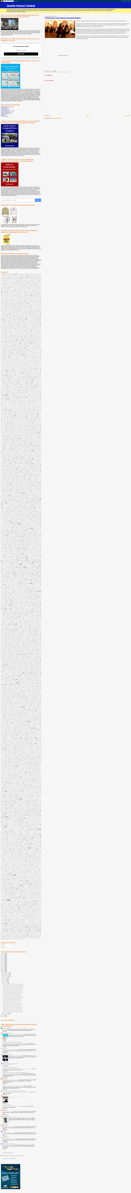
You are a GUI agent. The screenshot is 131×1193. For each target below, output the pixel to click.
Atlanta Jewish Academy (35, 312)
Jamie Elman (10, 542)
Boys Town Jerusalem (19, 344)
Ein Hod (31, 440)
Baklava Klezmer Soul (9, 318)
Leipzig (9, 617)
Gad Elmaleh (19, 472)
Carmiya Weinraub (23, 370)
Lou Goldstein (22, 627)
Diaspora (27, 426)
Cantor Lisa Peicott (12, 363)
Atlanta (28, 312)
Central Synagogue (26, 377)
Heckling (21, 504)
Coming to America (21, 398)
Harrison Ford (22, 496)
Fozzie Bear (17, 465)
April (106, 23)
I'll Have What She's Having (34, 518)
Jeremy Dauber (29, 546)
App (23, 305)
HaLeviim (29, 489)
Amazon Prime (3, 298)
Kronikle (35, 606)
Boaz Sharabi (8, 340)
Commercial (4, 399)
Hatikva (7, 499)
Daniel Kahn (35, 415)
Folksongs (24, 463)
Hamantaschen (23, 490)
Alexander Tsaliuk (11, 294)
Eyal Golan (22, 454)
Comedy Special (30, 397)
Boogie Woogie (24, 342)
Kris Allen (30, 606)
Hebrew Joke (10, 503)
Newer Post (47, 115)
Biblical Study (14, 334)
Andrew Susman (15, 302)
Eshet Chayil (21, 450)
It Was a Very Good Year (10, 537)
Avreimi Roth (26, 315)
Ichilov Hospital (3, 520)
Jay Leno (7, 545)
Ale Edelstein (22, 293)
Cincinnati (34, 389)
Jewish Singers (24, 571)
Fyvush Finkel (37, 471)
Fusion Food (31, 471)
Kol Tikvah (39, 602)
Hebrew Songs (38, 503)
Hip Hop (27, 509)
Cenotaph (31, 376)
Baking (2, 318)
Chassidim (28, 382)
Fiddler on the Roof (17, 459)
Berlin (2, 330)
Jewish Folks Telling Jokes (20, 560)
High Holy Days (6, 508)
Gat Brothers (27, 474)
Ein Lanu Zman (17, 441)
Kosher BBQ (14, 604)
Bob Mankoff (12, 341)
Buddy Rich (31, 350)
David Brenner (38, 417)
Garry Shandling (28, 473)
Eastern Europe (4, 437)
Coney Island (27, 401)
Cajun (40, 353)
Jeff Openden (31, 545)
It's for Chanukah (32, 537)
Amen (25, 298)
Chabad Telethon (14, 378)
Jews (16, 575)
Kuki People (8, 607)
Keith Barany (28, 593)
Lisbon (40, 623)
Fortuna (27, 464)
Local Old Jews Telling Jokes (16, 625)
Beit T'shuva (22, 325)
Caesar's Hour (8, 353)
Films (7, 460)
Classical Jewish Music (14, 391)
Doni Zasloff (33, 430)
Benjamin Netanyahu (4, 328)
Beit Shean (10, 325)
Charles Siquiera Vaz (22, 380)
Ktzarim (39, 606)
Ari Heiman (34, 306)
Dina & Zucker (28, 427)
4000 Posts (34, 275)
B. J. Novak (17, 316)
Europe (34, 451)
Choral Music (28, 387)
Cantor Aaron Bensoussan (35, 356)
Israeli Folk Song (8, 534)
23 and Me (25, 275)
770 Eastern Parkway (14, 276)
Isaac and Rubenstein (22, 528)
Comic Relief (3, 398)
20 (12, 275)
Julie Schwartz (33, 590)
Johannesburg (35, 581)
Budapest (12, 350)
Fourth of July (10, 465)
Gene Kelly (22, 475)
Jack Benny (10, 539)
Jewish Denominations (36, 557)
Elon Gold (31, 446)
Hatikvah (11, 499)
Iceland (38, 519)
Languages (35, 611)
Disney (13, 428)
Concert (12, 401)
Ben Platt (10, 327)
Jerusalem (21, 548)
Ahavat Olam (26, 289)
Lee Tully (34, 616)
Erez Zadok (25, 449)
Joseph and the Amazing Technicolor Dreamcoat (32, 585)
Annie (14, 304)
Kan (15, 592)
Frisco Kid (3, 470)
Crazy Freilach (9, 412)
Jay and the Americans (36, 544)
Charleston (29, 380)
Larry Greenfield (19, 612)
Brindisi (18, 346)
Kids (37, 596)
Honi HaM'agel (27, 514)
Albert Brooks (35, 292)
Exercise (38, 453)
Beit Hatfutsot (3, 325)
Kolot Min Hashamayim (16, 603)
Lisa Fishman (16, 623)
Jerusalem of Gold (22, 549)
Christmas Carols (37, 388)
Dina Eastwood (35, 427)
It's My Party (39, 537)
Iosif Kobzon (33, 526)
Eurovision (14, 452)
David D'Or (10, 418)
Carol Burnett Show (10, 371)
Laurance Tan (10, 615)
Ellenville (13, 446)
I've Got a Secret (9, 519)
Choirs (8, 387)
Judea (7, 589)
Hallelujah (37, 489)
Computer (38, 399)
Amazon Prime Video (12, 298)
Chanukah (29, 379)
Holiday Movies (38, 510)
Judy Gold (32, 589)
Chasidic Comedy (37, 381)
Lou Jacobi (34, 627)
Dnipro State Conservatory (13, 429)
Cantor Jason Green (11, 362)
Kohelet (39, 601)
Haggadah (39, 488)
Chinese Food (3, 386)
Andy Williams (37, 302)
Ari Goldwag (28, 306)
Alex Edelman (34, 293)
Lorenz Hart (11, 626)
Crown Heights (23, 412)
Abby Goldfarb (23, 282)
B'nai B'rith (28, 316)
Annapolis (31, 303)
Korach (35, 603)
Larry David (12, 612)
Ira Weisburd (7, 527)
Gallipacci (2, 473)
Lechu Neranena (24, 616)
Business (19, 352)
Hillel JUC (28, 508)
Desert (7, 426)
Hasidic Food (24, 498)
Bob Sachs (18, 341)
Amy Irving (28, 300)
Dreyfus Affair (7, 435)
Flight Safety (8, 462)
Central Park (7, 377)
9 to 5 (25, 276)
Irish (27, 527)
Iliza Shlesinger (13, 521)
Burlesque (3, 352)
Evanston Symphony (6, 453)
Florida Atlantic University (21, 462)
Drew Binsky (35, 434)
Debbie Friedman (37, 423)
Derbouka (2, 426)
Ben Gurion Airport (37, 326)
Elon (27, 446)
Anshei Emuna (35, 304)
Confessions (39, 401)
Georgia (15, 477)
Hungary (25, 517)
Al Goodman (39, 290)
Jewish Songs (10, 572)
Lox (31, 628)
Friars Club (34, 467)
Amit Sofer (18, 300)
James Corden (4, 542)
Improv (35, 522)
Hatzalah (17, 499)
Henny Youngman (29, 505)
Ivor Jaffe (38, 538)
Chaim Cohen (34, 378)
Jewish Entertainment (33, 558)
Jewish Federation (28, 559)
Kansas (19, 592)
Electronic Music (9, 443)
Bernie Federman (20, 330)
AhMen (40, 289)
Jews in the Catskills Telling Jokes (15, 576)
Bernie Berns (13, 330)
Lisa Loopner (35, 623)
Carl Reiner (3, 370)
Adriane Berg (12, 288)
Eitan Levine (7, 442)
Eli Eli (37, 443)
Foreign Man (12, 464)
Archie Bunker (11, 306)
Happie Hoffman (30, 494)
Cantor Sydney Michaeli (33, 367)
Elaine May (21, 442)
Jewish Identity (7, 565)
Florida (13, 462)
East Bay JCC (22, 436)
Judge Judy (12, 589)
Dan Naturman (29, 414)
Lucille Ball (13, 629)
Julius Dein (4, 591)
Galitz (30, 472)
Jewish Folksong (31, 560)
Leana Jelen (9, 616)
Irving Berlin (3, 528)
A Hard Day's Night (32, 277)
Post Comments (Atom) (56, 118)
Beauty (11, 324)
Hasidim (37, 498)
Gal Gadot (25, 472)
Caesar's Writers (16, 353)
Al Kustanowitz (38, 291)
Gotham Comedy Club (27, 482)
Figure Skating (25, 459)
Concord (17, 401)
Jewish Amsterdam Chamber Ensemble (33, 551)
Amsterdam (23, 300)
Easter (28, 436)
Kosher (8, 604)
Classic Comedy (5, 391)
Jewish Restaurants (4, 571)
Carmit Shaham (15, 370)
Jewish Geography (13, 561)
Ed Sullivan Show (14, 438)
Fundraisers (24, 470)
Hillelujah (32, 508)
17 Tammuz (9, 275)
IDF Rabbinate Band (26, 520)
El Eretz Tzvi (16, 442)
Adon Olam (4, 288)
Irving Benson (37, 527)
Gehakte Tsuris (12, 475)
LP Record (35, 628)
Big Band (20, 334)
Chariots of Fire (5, 380)
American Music (22, 299)
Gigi (5, 479)
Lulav (32, 629)
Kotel (13, 606)
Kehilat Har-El (22, 593)
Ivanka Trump (32, 538)
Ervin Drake (15, 450)
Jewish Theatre (34, 572)
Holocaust (33, 511)
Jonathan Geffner (28, 584)
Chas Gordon (29, 381)
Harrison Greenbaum (30, 496)
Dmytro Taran (4, 429)
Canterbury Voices (21, 356)
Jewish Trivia (3, 574)
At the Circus (12, 312)
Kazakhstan (3, 593)
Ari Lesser (39, 306)
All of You (4, 295)
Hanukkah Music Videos (5, 494)
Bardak (7, 320)
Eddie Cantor (3, 439)
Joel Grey (34, 580)
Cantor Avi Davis (21, 357)
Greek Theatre (19, 485)
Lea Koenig (30, 615)
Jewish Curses (29, 556)
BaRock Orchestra (27, 320)
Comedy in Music (4, 397)
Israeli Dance (19, 533)
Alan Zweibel (28, 292)
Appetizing (27, 305)
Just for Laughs (10, 591)
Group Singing (37, 486)
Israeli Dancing (26, 533)
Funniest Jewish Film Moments (34, 470)
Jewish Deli (28, 557)
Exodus (7, 454)
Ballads (15, 318)
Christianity (24, 388)
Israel (28, 528)
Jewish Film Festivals (37, 559)
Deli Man (35, 424)
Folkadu (13, 463)
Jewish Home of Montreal (5, 564)
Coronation (25, 410)
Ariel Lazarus (23, 307)
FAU (22, 456)
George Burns (20, 476)
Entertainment (34, 448)
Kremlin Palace (25, 606)
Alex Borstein (28, 293)
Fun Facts (18, 470)
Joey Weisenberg (17, 581)
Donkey (38, 430)
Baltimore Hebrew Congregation (31, 318)
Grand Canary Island (6, 483)
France (28, 465)
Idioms (8, 521)
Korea (38, 603)
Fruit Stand (8, 470)
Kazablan (38, 592)
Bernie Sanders (35, 330)
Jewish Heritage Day (27, 561)
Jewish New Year (18, 569)
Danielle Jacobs (9, 416)
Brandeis (8, 345)
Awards (31, 315)
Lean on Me (3, 616)
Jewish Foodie (5, 561)
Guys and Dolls (34, 487)
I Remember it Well (24, 518)
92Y (28, 276)
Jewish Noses (25, 569)
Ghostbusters (21, 478)
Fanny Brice (25, 455)
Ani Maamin (8, 303)
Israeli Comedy (5, 533)
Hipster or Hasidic (4, 510)
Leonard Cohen (12, 618)
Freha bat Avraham (36, 466)
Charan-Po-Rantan (37, 379)
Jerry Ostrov (25, 547)
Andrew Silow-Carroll (6, 302)
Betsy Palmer (22, 333)
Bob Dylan (20, 340)
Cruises (29, 412)
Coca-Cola (10, 392)
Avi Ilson (31, 314)
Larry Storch (30, 612)
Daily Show (18, 414)
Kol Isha (14, 602)
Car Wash (27, 369)
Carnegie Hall (30, 370)
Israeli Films (33, 533)
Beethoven (21, 324)
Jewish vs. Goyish (10, 574)
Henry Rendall (14, 506)
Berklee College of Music (10, 329)
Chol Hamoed (13, 387)
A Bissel (19, 277)
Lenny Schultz (32, 617)
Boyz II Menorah (35, 344)
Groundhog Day (24, 486)
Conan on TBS (38, 400)
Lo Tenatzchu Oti (6, 625)
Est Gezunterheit (28, 450)
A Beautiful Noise (7, 277)
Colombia (11, 393)
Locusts (23, 625)
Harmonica (31, 495)
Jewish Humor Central (21, 5)
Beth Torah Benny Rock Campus (13, 333)
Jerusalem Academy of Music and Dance (33, 548)
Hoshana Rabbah (11, 515)
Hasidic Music (31, 498)
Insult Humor (17, 525)
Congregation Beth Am (25, 403)
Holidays (4, 511)
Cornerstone (19, 410)
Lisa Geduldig (23, 623)
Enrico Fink (18, 448)
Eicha (15, 440)
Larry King (25, 612)
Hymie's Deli (3, 518)
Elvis (37, 446)
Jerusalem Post (30, 549)
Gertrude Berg (33, 477)
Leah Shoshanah (36, 615)
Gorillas (20, 482)
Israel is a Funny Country (18, 530)
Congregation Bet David (15, 403)
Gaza (33, 474)
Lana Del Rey (9, 611)
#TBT (2, 274)
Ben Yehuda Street (28, 327)
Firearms (19, 460)
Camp (2, 355)
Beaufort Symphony (4, 324)
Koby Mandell (34, 601)
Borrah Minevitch (10, 343)
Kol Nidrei (28, 602)
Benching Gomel (37, 327)
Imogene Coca (8, 522)
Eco (33, 437)
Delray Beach (3, 425)
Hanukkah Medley (36, 493)
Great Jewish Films (26, 484)
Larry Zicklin (36, 612)
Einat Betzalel (28, 441)
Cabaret (2, 353)
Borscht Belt (17, 343)
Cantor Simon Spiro (13, 367)
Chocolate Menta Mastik (27, 386)
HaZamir (29, 500)
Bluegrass (24, 339)
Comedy (49, 71)
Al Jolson (13, 291)
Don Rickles (9, 430)
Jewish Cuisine (15, 556)
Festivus (2, 459)
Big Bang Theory (26, 334)
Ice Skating (34, 519)
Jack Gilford (6, 540)
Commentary (39, 398)
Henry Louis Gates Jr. (6, 506)
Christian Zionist (17, 388)
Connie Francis (9, 409)
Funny (2, 471)
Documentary (21, 429)
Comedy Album (11, 394)
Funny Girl (12, 471)
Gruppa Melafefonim (4, 487)
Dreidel (30, 434)
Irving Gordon (9, 528)
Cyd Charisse (29, 413)
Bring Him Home (23, 346)
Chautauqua (35, 382)
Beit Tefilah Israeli (36, 325)
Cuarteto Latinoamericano (36, 412)
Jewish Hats (20, 561)
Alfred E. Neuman (24, 294)
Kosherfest (12, 605)
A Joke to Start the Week (15, 278)
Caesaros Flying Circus (33, 353)
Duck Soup (25, 435)
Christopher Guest (11, 389)
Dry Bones (16, 435)
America (28, 298)
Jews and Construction (23, 575)
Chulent (25, 389)
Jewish (9, 551)
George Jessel (3, 477)
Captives (22, 369)
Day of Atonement (23, 422)
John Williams (8, 582)
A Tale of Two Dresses (28, 279)
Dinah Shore (8, 428)
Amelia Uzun (19, 298)
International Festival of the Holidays (7, 526)
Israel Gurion (37, 529)
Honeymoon (15, 514)
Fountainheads (3, 465)
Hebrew (3, 503)
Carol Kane (18, 371)
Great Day (35, 483)
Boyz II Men (27, 344)
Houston (38, 515)
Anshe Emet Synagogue (27, 304)
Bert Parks (7, 331)
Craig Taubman (35, 411)
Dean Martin (8, 423)
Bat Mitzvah (34, 321)
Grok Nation (4, 486)
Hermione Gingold (4, 507)
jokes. (7, 584)
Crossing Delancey (16, 412)
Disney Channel (19, 428)
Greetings (32, 485)
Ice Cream (28, 519)
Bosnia (32, 343)
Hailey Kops (14, 489)
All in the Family (38, 294)
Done (28, 430)
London (27, 625)
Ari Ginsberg (22, 306)
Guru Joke (28, 487)
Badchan (29, 317)
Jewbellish (39, 550)
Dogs (27, 429)
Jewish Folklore (10, 560)
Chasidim (2, 382)
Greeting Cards (25, 485)
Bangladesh (8, 319)
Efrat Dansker (35, 439)
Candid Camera (4, 356)
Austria (12, 314)
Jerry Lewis (18, 547)
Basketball (20, 321)
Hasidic (12, 498)
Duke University (11, 436)
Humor (15, 517)
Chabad (33, 377)
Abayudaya (26, 281)
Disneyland (31, 428)
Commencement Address (30, 398)
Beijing (34, 324)
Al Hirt (9, 291)
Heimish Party (34, 504)
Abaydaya (20, 281)
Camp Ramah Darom (15, 355)
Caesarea (22, 353)
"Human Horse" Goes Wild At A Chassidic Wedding (63, 18)
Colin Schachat (37, 392)
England (12, 448)
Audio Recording (30, 313)
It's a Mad (17, 537)
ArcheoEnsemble (4, 306)
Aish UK (23, 290)
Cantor (27, 356)
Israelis (29, 536)
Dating (35, 416)
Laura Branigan (4, 615)
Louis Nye (11, 628)
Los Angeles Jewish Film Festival (29, 626)
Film (30, 459)
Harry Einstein (13, 497)
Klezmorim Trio (3, 601)
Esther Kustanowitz (37, 450)
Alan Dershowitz (16, 292)
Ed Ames (36, 437)
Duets (6, 436)
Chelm (15, 383)
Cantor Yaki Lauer (27, 368)
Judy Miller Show (38, 589)
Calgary (15, 354)
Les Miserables (34, 618)
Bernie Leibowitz (28, 330)
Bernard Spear (7, 330)
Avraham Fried (20, 315)
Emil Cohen (35, 447)
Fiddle (6, 459)
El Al (11, 442)
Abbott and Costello (15, 282)
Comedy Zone (37, 397)
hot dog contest (24, 515)
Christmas (29, 388)
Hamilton (33, 490)
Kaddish (11, 592)
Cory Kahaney (37, 410)
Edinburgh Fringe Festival (21, 439)
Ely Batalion (8, 447)
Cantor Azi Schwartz (30, 357)
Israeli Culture (12, 533)
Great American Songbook (27, 483)
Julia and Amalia (9, 590)
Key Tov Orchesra (32, 595)
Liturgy (12, 624)
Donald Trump (23, 430)
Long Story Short (4, 626)
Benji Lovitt (12, 328)
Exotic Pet (12, 454)
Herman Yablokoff (28, 506)
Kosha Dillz (3, 604)
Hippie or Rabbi (37, 509)
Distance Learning (38, 428)
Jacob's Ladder (16, 541)
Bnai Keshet (30, 339)
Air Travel (12, 290)
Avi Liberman (37, 314)
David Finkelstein (22, 418)
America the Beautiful (36, 298)
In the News (14, 524)
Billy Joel (34, 335)
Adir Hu (26, 287)
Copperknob (14, 410)
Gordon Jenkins (15, 482)
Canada (22, 355)
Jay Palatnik (13, 545)
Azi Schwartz (10, 316)
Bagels (34, 317)
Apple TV (32, 305)
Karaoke (28, 592)
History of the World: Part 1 (13, 510)
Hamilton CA (39, 490)
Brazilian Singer (17, 345)
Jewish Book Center (4, 552)
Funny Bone (7, 471)
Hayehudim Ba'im (14, 500)
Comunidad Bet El (9, 400)
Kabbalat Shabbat (33, 591)
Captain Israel (16, 369)
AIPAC (3, 290)
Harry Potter (19, 497)
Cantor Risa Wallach (8, 366)
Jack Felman (36, 539)
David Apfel (24, 417)
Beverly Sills (9, 334)
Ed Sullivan (7, 438)
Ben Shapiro (16, 327)
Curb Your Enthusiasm (14, 413)
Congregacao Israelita (15, 402)
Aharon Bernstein (20, 289)
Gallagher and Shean (36, 472)
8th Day (21, 276)
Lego (39, 616)
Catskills (2, 375)
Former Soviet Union (20, 464)
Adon (40, 287)
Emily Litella (7, 448)
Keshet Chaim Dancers (12, 595)
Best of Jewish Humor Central (16, 331)
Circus (21, 390)
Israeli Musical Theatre (13, 535)
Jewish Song (4, 572)
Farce (36, 455)
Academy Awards (32, 283)
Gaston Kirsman (21, 474)
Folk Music (8, 463)
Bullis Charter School (36, 351)
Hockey (25, 510)
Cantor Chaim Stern (21, 358)
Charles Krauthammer (13, 380)
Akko (34, 290)
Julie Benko (21, 590)
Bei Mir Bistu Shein (27, 324)
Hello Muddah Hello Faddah (14, 505)
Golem (9, 482)
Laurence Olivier (17, 615)
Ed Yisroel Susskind (36, 438)
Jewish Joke (29, 565)
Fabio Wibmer (6, 455)
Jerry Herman (6, 547)
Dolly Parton (32, 429)
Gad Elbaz (13, 472)
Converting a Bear (33, 409)
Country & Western (4, 411)
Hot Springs (30, 515)
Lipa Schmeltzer (6, 623)
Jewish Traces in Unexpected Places (23, 573)
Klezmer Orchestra (15, 600)
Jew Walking (28, 550)
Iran (11, 527)
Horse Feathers (37, 514)
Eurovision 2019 (20, 452)
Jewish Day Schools (21, 557)
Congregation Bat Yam (6, 403)
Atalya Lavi (18, 312)
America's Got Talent (5, 299)
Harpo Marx (16, 496)
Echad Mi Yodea (24, 437)
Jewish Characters (33, 552)
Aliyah (33, 294)
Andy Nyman (30, 302)
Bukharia (6, 351)
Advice (23, 288)
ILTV (24, 521)
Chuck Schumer (19, 389)
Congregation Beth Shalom (35, 404)
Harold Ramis (4, 496)
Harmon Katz (25, 495)
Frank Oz (10, 466)
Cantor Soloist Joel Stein (22, 367)
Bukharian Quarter (13, 351)
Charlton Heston (22, 381)
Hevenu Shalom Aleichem (28, 507)
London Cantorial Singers (35, 625)
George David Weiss (28, 476)
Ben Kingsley (4, 327)
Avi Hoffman (26, 314)
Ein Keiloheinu (3, 441)
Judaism (35, 588)
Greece (10, 485)
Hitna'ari (21, 510)
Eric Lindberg (30, 449)
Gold (2, 482)
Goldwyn (5, 482)
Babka (39, 316)
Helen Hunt (6, 505)
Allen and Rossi (21, 295)
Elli (17, 446)
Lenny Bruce (26, 617)
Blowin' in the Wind (4, 339)
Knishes (13, 601)
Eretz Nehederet (8, 449)
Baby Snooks (13, 317)
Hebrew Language (16, 503)
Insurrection (24, 525)
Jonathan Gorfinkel (36, 584)
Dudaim (30, 435)
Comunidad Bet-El (17, 400)
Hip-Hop (31, 509)
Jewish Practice (16, 570)
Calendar (11, 354)
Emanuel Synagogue (23, 447)
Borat (34, 342)
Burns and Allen (13, 352)
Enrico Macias (23, 448)
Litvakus (22, 624)
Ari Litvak (4, 307)
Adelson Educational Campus (18, 287)
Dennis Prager (9, 425)
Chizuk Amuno (18, 386)
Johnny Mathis (31, 582)
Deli (31, 424)
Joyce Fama (23, 588)
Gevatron (11, 478)
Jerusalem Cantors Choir (5, 549)
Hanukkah (19, 493)
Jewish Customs (36, 556)
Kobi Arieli (18, 601)
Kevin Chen (20, 595)
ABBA (31, 281)
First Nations (30, 460)
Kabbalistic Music (4, 592)
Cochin (14, 392)
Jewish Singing (31, 571)
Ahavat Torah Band (33, 289)
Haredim (52, 71)
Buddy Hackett (24, 350)
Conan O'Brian (24, 400)
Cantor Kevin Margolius (30, 362)
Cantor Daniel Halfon (30, 358)
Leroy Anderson (27, 618)
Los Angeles (17, 626)
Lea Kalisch (24, 615)
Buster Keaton (30, 352)
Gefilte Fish (6, 475)
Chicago (25, 383)
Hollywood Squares (25, 511)
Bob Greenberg (38, 340)
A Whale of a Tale (12, 280)
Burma (7, 352)
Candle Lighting (13, 356)
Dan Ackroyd (24, 414)
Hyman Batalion (37, 517)
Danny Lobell (23, 416)
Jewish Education (20, 558)
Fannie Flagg (19, 455)
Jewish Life (61, 71)
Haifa (9, 489)
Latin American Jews (36, 613)
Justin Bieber (22, 591)
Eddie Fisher (9, 439)
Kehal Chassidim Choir (15, 593)
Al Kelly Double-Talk (24, 291)
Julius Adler (39, 590)
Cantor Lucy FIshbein (22, 363)
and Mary (27, 301)
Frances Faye (33, 465)
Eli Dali (33, 443)
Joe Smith (9, 580)
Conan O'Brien (31, 400)
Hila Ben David (12, 508)
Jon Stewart (21, 584)
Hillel (24, 508)
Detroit (16, 426)
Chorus (34, 387)
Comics (15, 398)
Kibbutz (29, 596)
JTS (31, 588)
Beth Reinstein (31, 332)
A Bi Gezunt (14, 277)
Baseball (6, 321)
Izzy (1, 539)
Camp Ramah (7, 355)
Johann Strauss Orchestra (26, 581)
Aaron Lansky (34, 280)
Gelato (17, 475)
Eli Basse (22, 443)
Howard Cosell (23, 516)
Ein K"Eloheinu (37, 440)
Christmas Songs (4, 389)
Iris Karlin (23, 527)
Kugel (3, 607)
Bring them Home (31, 346)
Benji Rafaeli (18, 328)
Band (3, 319)
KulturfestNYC (20, 607)
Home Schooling (4, 514)
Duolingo (17, 436)
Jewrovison (12, 575)
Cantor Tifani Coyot (9, 368)
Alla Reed (8, 295)
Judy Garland (17, 589)
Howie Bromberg (38, 516)
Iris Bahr (19, 527)
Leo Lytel (38, 617)
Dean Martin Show (28, 423)
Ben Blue (25, 326)
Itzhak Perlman (25, 538)
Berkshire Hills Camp (27, 329)
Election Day (37, 442)
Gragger (39, 482)
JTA (28, 588)
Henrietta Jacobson (37, 505)
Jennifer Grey (22, 546)
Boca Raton (3, 342)
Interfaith (29, 525)
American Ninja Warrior (31, 299)
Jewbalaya (34, 550)
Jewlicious (7, 575)
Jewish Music (22, 568)
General (38, 475)
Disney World (25, 428)
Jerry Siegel (38, 547)
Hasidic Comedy (18, 498)
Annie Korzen (18, 304)
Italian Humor (4, 538)
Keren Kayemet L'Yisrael (28, 594)
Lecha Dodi (15, 616)
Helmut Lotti (22, 505)
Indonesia (11, 525)
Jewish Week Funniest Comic (30, 574)
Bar (12, 319)
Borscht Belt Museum (25, 343)
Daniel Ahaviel (28, 415)
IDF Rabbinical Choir (36, 520)
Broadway (22, 347)
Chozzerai (39, 387)
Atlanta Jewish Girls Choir (5, 313)
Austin (2, 314)
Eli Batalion (28, 443)
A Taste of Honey (37, 279)
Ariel (8, 307)
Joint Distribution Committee (6, 583)
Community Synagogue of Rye (23, 399)
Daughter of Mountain (12, 417)
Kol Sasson (34, 602)
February (101, 23)
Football (35, 463)
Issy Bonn (34, 536)
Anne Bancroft (37, 303)
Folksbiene (19, 463)
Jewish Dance (13, 557)
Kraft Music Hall (18, 606)
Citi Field (25, 390)
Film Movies (36, 459)
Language (29, 611)
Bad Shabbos (23, 317)
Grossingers (10, 486)
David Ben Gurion (31, 417)
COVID (29, 411)
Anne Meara (9, 304)
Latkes (2, 614)
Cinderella (39, 389)
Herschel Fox (11, 507)
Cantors (38, 368)
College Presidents (4, 393)
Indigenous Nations (4, 525)
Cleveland (36, 391)
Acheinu (21, 284)
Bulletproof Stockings (26, 351)
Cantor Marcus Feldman (32, 363)
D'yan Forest (12, 414)
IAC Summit (20, 519)
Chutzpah (29, 389)
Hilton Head (38, 508)
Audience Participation (21, 313)
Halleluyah (3, 490)
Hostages (17, 515)
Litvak (18, 624)
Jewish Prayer (23, 570)
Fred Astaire (22, 466)
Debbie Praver (3, 424)
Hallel (33, 489)
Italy (9, 538)
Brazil (12, 345)
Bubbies (2, 350)
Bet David (24, 331)
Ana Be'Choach (15, 301)
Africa (27, 288)
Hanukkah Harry (28, 493)
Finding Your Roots (13, 460)
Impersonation (15, 522)
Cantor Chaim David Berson (11, 358)
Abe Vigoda (30, 282)
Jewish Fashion (20, 559)
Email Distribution (15, 447)
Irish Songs (31, 527)
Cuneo (7, 413)
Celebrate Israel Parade (16, 376)
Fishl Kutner (7, 461)
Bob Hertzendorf (5, 341)
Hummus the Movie (9, 517)
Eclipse (29, 437)
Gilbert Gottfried (19, 479)
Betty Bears (28, 333)
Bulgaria (19, 351)
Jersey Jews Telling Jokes (12, 548)
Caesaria (26, 353)
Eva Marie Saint (38, 452)
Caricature (32, 369)
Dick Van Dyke (9, 427)
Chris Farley (4, 388)
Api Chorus (13, 305)
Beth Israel (18, 332)
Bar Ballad (16, 319)
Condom (22, 401)
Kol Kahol (19, 602)
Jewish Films (4, 560)
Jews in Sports (4, 576)
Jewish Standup (26, 572)
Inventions (28, 526)
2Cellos (29, 275)
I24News (15, 519)
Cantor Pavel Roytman (19, 365)
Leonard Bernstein (4, 618)
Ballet (19, 318)
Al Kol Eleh (31, 291)
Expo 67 (17, 454)
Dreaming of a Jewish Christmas (22, 434)
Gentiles (14, 476)
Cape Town (11, 369)
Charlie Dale (35, 380)
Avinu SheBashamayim (12, 315)
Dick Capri (32, 426)
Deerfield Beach (26, 424)
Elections (2, 443)
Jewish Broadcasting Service (15, 552)
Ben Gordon (31, 326)
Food (30, 463)
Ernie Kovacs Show (8, 450)
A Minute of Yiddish (33, 278)
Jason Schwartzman (18, 544)
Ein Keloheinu (10, 441)
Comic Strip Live (10, 398)
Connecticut (3, 409)
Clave (27, 391)
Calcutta (6, 354)
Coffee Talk (19, 392)
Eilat (23, 440)
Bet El (29, 331)
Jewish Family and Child (11, 559)
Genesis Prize (9, 476)
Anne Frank (3, 304)
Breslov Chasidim (5, 346)
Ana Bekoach (21, 301)
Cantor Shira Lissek (36, 366)
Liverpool (31, 624)
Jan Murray (26, 542)
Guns (23, 487)
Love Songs (19, 628)
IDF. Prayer (3, 521)
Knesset (9, 601)
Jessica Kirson (15, 550)
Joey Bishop (4, 581)
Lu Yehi (39, 628)
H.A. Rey (19, 488)
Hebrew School (31, 503)
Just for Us (17, 591)
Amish (14, 300)
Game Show (8, 473)
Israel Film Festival (30, 529)
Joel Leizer (39, 580)
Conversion (21, 409)
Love (15, 628)
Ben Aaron (21, 326)
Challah (17, 379)
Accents (38, 283)
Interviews (22, 526)
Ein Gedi (27, 440)
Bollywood (9, 342)
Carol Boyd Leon (37, 370)
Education (29, 439)
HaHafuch (5, 489)
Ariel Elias (12, 307)
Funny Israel (17, 471)
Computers (3, 400)
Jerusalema (3, 550)
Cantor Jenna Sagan (20, 362)
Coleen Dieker (30, 392)
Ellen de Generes (7, 446)
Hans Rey (13, 493)
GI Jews (26, 478)
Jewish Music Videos (31, 568)
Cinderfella (4, 390)
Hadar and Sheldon (26, 488)
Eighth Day (19, 440)
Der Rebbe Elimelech (36, 425)
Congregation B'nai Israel (25, 402)
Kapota (23, 592)
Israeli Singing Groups (29, 535)
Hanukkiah (23, 494)
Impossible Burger (23, 522)
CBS (27, 375)
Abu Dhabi (20, 283)
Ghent (16, 478)
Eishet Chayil (35, 441)
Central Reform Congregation (16, 377)
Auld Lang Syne (37, 313)
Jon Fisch (11, 584)
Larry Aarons (6, 612)
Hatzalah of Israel (23, 499)
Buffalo (2, 351)
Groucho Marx (16, 486)
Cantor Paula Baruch (10, 365)
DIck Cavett (38, 426)
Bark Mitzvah (12, 320)
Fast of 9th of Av (12, 456)
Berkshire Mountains (36, 329)
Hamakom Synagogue (15, 490)
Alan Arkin (10, 292)
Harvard (24, 497)
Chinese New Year (11, 386)
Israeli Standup (17, 536)
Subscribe (21, 54)
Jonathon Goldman (12, 585)
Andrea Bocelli (38, 301)
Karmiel (33, 592)
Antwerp (7, 305)
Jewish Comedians (14, 551)
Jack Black (17, 539)
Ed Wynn (22, 438)
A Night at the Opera (10, 279)
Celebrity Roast (25, 376)
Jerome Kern (35, 546)
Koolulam (29, 603)
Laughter (22, 614)
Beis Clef (38, 324)
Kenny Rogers (7, 594)
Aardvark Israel (28, 280)
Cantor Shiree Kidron (4, 367)
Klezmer (8, 600)
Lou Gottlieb (28, 627)
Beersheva (15, 324)
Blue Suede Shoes (17, 339)
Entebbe (29, 448)
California (20, 354)
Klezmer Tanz (23, 600)
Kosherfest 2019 (7, 606)
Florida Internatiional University (32, 462)
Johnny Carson (15, 582)
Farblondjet (31, 455)
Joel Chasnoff (21, 580)
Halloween (8, 490)
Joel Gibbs (28, 580)
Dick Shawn (3, 427)
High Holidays (38, 507)
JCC (20, 545)
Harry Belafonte (38, 496)
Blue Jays (10, 339)
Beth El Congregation (10, 332)
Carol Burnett (3, 371)
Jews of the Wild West (27, 576)
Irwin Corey (15, 528)
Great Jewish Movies (35, 484)
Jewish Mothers (38, 566)
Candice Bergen (37, 355)
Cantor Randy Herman (29, 365)
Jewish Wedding (67, 71)
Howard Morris (30, 516)
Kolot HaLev (8, 603)
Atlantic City (14, 313)
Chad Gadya (20, 378)
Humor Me (20, 517)
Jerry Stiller (3, 548)
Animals (20, 303)
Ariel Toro (29, 307)
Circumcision (16, 390)
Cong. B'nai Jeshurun (6, 402)
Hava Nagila (35, 499)
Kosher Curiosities (29, 604)
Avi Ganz (20, 314)
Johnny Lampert (24, 582)
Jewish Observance (33, 569)
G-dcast (2, 472)
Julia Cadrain (16, 590)
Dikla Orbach (22, 427)
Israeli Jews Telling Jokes (29, 534)
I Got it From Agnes (10, 518)
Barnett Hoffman (19, 320)
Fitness (12, 461)
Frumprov (13, 470)
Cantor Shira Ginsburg (27, 366)
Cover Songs (24, 411)
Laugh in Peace (11, 614)
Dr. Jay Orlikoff (35, 432)
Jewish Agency (22, 551)
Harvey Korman (37, 497)
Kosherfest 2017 (33, 605)
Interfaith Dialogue (36, 525)
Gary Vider (14, 474)
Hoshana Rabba (4, 515)
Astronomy (6, 312)
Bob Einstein (26, 340)
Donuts (8, 431)
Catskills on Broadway (20, 375)
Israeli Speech (10, 536)
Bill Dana (11, 335)
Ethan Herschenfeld (12, 451)
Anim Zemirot (14, 303)
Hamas (29, 490)
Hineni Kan (22, 509)
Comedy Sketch (22, 397)
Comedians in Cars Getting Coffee (33, 393)
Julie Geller (27, 590)
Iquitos (2, 527)
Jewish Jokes (36, 565)
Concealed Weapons (6, 401)
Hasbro (2, 498)
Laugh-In (17, 614)
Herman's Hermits (36, 506)
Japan (2, 544)
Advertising (18, 288)
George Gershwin (37, 476)
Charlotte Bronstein (14, 381)
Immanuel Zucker (29, 521)
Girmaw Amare (32, 479)
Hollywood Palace (16, 511)
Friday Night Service (12, 469)
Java (24, 544)
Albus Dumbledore (15, 293)
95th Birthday (32, 276)
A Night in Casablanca (19, 279)
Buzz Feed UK (37, 352)
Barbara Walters (30, 319)
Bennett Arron (24, 328)
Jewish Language (11, 566)
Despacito (11, 426)
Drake (10, 434)
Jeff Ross (36, 545)
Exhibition (2, 454)
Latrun (6, 614)
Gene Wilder (27, 475)
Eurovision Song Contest (29, 452)
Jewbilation (4, 551)
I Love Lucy (17, 518)
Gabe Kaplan (7, 472)
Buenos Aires (37, 350)
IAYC (24, 519)
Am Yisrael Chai (17, 296)
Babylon (18, 317)
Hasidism (2, 499)
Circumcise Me (9, 390)
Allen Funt (28, 295)
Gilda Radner (25, 479)
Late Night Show (22, 613)
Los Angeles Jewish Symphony (13, 627)
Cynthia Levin (35, 413)
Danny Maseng (30, 416)
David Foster (28, 418)
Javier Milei (28, 544)
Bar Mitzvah (22, 319)
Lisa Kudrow (29, 623)
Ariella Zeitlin (34, 307)
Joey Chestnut (10, 581)
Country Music (11, 411)
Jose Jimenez (19, 585)
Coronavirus (30, 410)
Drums (12, 435)
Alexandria (17, 294)
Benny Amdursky (31, 328)
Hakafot (19, 489)
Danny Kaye (16, 416)
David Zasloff (16, 422)
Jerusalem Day (14, 549)
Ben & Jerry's (15, 326)
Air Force (7, 290)
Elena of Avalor (16, 443)
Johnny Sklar (37, 582)
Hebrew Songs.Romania (7, 504)
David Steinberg (4, 422)
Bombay (13, 342)
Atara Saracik (23, 312)
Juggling (3, 590)
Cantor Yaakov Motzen (18, 368)
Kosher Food (36, 604)
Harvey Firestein (30, 497)
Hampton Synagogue (6, 491)
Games (13, 473)
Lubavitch (4, 629)
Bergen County (38, 328)
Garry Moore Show (20, 473)
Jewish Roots (11, 571)
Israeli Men (38, 534)
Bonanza (18, 342)
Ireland (15, 527)
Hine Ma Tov (3, 509)
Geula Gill (6, 478)
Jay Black (2, 545)
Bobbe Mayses (30, 341)
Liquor (12, 623)
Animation (25, 303)
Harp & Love (10, 496)
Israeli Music (3, 535)
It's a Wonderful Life (24, 537)
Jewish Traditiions (37, 573)
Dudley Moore (35, 435)
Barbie (36, 319)
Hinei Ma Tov (9, 509)
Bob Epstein (31, 340)
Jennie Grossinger (15, 546)
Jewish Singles (38, 571)
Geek (36, 474)
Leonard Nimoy (19, 618)
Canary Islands (29, 355)
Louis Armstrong (5, 628)
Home (87, 115)
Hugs (3, 517)
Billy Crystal (28, 335)
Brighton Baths (12, 346)
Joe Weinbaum (15, 580)
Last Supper (7, 613)
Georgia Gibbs (21, 477)
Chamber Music (23, 379)
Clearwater (31, 391)
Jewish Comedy (17, 553)
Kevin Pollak (25, 595)
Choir (34, 386)
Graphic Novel (13, 483)
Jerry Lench (13, 547)
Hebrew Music (24, 503)
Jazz (17, 545)
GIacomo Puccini (33, 478)
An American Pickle (34, 300)
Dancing (12, 415)
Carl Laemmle (37, 369)
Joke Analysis (14, 583)
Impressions (30, 522)
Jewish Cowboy (8, 556)
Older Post (127, 115)
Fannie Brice (13, 455)
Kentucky (21, 594)
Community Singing (13, 399)
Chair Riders (12, 379)
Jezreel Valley (35, 576)
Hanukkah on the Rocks (15, 494)
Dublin (21, 435)
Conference (33, 401)
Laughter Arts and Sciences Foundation (32, 614)
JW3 (27, 591)
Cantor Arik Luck (13, 357)
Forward (37, 464)
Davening (19, 417)
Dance (35, 414)
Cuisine (3, 413)
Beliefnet (7, 326)
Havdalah (2, 500)
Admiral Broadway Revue (33, 287)
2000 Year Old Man (18, 275)
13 (4, 275)
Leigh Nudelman (4, 617)
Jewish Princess (30, 570)
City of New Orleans (37, 390)
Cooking (7, 410)
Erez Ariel (19, 449)
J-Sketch (5, 539)
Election (32, 442)
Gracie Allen (34, 482)
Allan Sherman (14, 295)
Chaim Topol (6, 379)
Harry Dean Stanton (5, 497)
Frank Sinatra (16, 466)
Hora (32, 514)
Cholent (18, 387)
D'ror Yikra (7, 414)
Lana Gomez (16, 611)
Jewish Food (38, 560)
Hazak (25, 500)
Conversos (27, 409)
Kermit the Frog (37, 594)
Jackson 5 (25, 540)
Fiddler (10, 459)
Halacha (24, 489)
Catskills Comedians (11, 375)
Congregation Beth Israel (7, 404)
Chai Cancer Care (27, 378)
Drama (13, 434)
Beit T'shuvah (29, 325)
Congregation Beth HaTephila (36, 403)
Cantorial (33, 368)
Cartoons (20, 372)
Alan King (22, 292)
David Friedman (35, 418)
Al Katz (18, 291)
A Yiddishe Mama (21, 280)
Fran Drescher (22, 465)
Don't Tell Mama (16, 430)
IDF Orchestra (19, 520)
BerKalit (3, 329)
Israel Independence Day (6, 530)
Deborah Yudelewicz (18, 424)
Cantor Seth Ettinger (17, 366)
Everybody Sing (22, 453)
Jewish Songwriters (19, 572)
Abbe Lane (36, 281)
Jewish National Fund (9, 569)
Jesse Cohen (9, 550)
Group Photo (30, 486)
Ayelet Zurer (36, 315)
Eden (15, 439)
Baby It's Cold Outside (5, 317)
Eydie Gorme (27, 454)
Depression (29, 425)
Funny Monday (24, 471)
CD (9, 376)
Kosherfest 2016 (25, 605)
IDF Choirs (13, 520)
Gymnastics (15, 488)
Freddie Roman (29, 466)
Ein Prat (23, 441)
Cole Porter (25, 392)
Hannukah (7, 493)
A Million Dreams (25, 278)
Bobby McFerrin (37, 341)
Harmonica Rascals (37, 495)
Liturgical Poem (5, 624)
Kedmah (8, 593)
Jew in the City (22, 550)
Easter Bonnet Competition (35, 436)
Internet (17, 526)
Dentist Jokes (23, 425)
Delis (39, 424)
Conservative (15, 409)
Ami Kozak (9, 300)
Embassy (30, 447)
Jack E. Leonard (29, 539)
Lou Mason (39, 627)
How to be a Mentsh (16, 516)
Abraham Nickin (13, 283)
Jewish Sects (17, 571)
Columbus (17, 393)
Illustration (20, 521)
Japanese (7, 544)
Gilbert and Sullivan (11, 479)
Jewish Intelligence (15, 565)
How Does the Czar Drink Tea (6, 516)
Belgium (2, 326)
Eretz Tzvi (14, 449)
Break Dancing (24, 345)
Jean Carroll (25, 545)
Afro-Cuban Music (33, 288)
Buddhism (18, 350)
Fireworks (24, 460)
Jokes (2, 584)
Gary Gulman (35, 473)
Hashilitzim (7, 498)
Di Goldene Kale (21, 426)
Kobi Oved (28, 601)
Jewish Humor (56, 71)
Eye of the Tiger (35, 454)
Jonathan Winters (4, 585)
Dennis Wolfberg (16, 425)
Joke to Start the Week (24, 583)
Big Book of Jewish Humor (35, 334)
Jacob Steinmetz (38, 540)
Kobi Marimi (23, 601)
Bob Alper (14, 340)
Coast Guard (4, 392)
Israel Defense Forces (20, 529)
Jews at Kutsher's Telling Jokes (34, 575)
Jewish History (36, 561)
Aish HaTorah (18, 290)
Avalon (16, 314)
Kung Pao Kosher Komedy (29, 607)
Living (36, 624)
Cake (3, 354)
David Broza (4, 418)
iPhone (38, 526)
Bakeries (38, 317)
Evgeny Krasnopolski (31, 453)
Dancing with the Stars (21, 415)
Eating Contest (10, 437)
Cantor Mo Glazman (31, 364)
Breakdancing (31, 345)
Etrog (30, 451)
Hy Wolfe (30, 517)
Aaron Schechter (9, 281)
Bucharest (7, 350)
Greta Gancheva (38, 485)
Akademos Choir (29, 290)
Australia (6, 314)
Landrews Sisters (22, 611)
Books (29, 342)
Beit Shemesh (15, 325)
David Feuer (15, 418)
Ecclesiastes (17, 437)
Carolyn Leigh (32, 371)
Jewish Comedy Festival (28, 553)
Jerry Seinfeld (31, 547)
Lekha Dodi (14, 617)
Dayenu (29, 422)
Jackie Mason (18, 540)
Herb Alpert (21, 506)
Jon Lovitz (16, 584)
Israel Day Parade (11, 529)
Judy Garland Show (25, 589)
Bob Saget (24, 341)
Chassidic (7, 382)
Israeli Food (14, 534)
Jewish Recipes (37, 570)
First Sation (36, 460)
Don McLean (3, 430)
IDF (8, 520)
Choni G (23, 387)
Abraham (7, 283)
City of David (30, 390)
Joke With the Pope (36, 583)
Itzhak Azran (19, 538)
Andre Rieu (32, 301)
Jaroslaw (11, 544)
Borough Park (3, 343)
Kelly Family (34, 593)
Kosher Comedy (21, 604)
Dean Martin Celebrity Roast (18, 423)
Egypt (6, 440)
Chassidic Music (22, 382)
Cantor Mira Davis (22, 364)
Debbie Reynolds (11, 424)
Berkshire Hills (19, 329)
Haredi (36, 494)
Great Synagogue (4, 485)
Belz (10, 326)
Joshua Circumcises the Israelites (14, 588)
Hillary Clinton (19, 508)
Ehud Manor (10, 440)
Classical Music (21, 391)
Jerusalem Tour (37, 549)
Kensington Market (14, 594)
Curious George (22, 413)
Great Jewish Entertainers (16, 484)
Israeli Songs (3, 536)
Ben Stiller (22, 327)
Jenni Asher (8, 546)
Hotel (34, 515)
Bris (36, 346)
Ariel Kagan (18, 307)
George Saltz (10, 477)
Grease (19, 483)
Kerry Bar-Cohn (3, 595)
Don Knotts (38, 429)
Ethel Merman (20, 451)
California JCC (26, 354)
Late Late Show (14, 613)
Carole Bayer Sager (25, 371)
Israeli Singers (20, 535)
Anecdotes (3, 303)
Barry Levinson (34, 320)
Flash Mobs (26, 461)
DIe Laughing (16, 427)
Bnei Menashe (35, 339)
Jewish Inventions (23, 565)
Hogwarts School (31, 510)
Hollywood (9, 511)
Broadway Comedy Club (31, 347)
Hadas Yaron (33, 488)
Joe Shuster (4, 580)
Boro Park (38, 342)
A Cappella (24, 277)
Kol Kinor (23, 602)
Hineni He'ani (16, 509)
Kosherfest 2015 (18, 605)
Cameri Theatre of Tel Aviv (35, 354)
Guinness (19, 487)
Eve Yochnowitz (15, 453)
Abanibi (15, 281)
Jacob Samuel (31, 540)
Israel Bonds (4, 529)
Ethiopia (26, 451)
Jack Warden (12, 540)
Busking (24, 352)
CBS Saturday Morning (33, 375)
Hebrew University (16, 504)
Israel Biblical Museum (37, 528)
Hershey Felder (18, 507)
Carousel (38, 371)
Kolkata (3, 603)
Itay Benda (13, 538)
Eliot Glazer (29, 444)
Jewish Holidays (27, 563)
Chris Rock (10, 388)
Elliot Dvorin (22, 446)
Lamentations (3, 611)
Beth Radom (24, 332)
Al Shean (4, 292)
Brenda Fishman (38, 345)
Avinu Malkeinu (4, 315)
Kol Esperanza (9, 602)
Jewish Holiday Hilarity (6, 563)
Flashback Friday (34, 461)
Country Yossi (18, 411)
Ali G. (29, 294)
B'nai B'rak (23, 316)
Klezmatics (3, 600)
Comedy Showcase (12, 397)
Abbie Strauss (8, 282)
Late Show (29, 613)
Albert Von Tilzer (8, 293)
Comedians (22, 393)
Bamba (40, 318)
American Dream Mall (14, 299)
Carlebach (10, 370)
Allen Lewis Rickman (36, 295)
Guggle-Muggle (12, 487)
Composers (33, 399)
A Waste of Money (4, 280)
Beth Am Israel (34, 331)
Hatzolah (29, 499)
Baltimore (23, 318)
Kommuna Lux (24, 603)
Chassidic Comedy (14, 382)
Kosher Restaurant (4, 605)
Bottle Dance (10, 344)
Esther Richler (4, 451)
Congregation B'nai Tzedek (36, 402)
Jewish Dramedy (11, 558)
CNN (40, 391)
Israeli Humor (20, 534)
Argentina (17, 306)
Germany (27, 477)
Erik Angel (36, 449)
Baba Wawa (34, 316)
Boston (36, 343)
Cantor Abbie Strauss (5, 357)
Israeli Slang (37, 535)
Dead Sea (34, 422)
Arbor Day (38, 305)
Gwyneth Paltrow (9, 488)
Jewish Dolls (3, 558)
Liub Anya (27, 624)
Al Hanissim (4, 291)
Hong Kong (21, 514)
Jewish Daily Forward (5, 557)
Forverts (31, 464)
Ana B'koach (8, 301)
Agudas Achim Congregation (10, 289)
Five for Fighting (19, 461)
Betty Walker (34, 333)
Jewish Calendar (25, 552)
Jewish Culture (22, 556)
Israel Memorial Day (28, 530)
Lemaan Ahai (20, 617)
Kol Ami (3, 602)
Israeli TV (24, 536)
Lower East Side (26, 628)
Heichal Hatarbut (28, 504)
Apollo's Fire (18, 305)
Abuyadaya (25, 283)
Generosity (3, 476)
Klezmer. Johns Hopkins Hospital (34, 600)
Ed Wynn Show (28, 438)
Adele (10, 287)
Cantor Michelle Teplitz (13, 364)
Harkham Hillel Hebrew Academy (16, 495)
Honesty (9, 514)
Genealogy (34, 475)
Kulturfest (14, 607)
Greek (14, 485)
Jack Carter (22, 539)
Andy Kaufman (23, 302)
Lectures (29, 616)
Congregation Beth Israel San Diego (20, 404)
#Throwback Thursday (10, 274)
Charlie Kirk (7, 381)
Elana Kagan (27, 442)
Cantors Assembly (4, 369)
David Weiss (10, 422)
